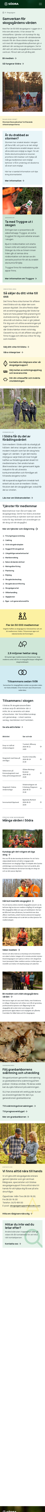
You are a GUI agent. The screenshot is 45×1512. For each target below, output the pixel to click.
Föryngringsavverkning (15, 536)
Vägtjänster (10, 597)
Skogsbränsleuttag (13, 579)
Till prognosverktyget (14, 1111)
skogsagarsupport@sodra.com (25, 1205)
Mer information (13, 180)
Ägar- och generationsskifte (17, 601)
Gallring (8, 540)
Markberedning (11, 557)
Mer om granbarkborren (14, 1116)
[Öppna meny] (40, 4)
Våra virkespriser (11, 352)
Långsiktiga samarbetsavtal (16, 553)
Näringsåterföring (12, 566)
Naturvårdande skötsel (14, 562)
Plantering (9, 570)
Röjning (8, 575)
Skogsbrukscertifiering (15, 584)
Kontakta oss (11, 1243)
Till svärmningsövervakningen (18, 1106)
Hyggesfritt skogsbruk (14, 549)
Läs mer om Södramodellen (16, 497)
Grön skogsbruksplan (14, 544)
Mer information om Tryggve (19, 278)
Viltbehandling (11, 592)
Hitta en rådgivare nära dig (16, 1213)
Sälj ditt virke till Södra (14, 346)
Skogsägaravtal (12, 588)
